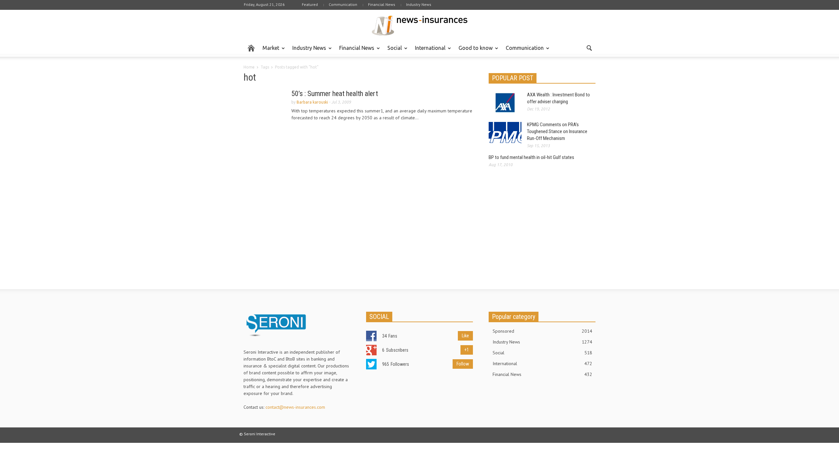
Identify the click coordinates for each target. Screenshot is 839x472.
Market (269, 51)
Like (465, 335)
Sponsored (542, 331)
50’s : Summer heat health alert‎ (334, 93)
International (428, 51)
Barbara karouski (312, 102)
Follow (463, 363)
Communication (343, 4)
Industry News (418, 4)
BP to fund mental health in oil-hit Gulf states (531, 157)
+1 (466, 349)
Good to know (474, 51)
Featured (310, 4)
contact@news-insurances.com (295, 407)
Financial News (381, 4)
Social (393, 51)
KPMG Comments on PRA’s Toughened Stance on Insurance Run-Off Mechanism (557, 131)
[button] (588, 47)
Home (249, 67)
